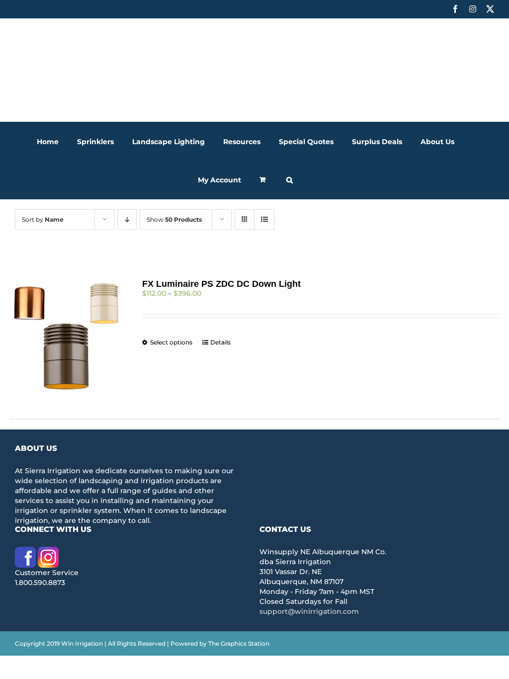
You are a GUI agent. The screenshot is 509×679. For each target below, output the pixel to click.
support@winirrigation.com (309, 611)
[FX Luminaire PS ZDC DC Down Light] (66, 336)
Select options (171, 342)
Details (220, 342)
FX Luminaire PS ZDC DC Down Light (221, 284)
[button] (289, 180)
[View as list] (264, 219)
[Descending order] (127, 219)
